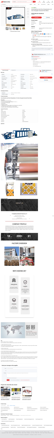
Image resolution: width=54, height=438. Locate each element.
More (1, 428)
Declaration (35, 434)
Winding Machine (29, 407)
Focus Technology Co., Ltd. (21, 434)
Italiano (23, 432)
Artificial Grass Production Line (31, 410)
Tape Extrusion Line (16, 407)
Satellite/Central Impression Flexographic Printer (8, 421)
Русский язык (19, 432)
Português (13, 432)
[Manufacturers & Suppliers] (5, 2)
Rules (52, 4)
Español (10, 432)
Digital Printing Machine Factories (26, 425)
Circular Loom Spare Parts (43, 410)
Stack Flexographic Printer (39, 419)
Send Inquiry (36, 17)
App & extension (43, 4)
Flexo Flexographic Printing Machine (31, 427)
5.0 (42, 71)
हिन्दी (38, 432)
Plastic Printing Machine (19, 419)
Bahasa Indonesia (50, 432)
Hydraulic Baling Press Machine (44, 408)
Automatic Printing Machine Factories (37, 425)
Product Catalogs (12, 405)
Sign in (52, 2)
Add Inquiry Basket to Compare (15, 31)
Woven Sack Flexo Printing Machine (18, 408)
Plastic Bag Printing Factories (5, 425)
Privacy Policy (39, 434)
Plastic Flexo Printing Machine (21, 427)
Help (38, 4)
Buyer (34, 4)
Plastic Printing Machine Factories (15, 425)
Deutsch (25, 432)
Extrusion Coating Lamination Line (5, 408)
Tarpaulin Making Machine (17, 410)
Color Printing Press (4, 419)
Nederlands (28, 432)
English (7, 432)
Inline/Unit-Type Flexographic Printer (29, 419)
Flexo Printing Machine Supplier (48, 425)
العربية (31, 432)
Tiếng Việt (46, 432)
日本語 (36, 432)
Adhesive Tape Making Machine (5, 407)
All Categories (4, 4)
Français (16, 432)
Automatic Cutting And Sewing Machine (32, 408)
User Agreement (32, 434)
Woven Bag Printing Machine (5, 427)
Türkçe (43, 432)
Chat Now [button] (48, 17)
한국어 (34, 432)
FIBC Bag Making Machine (4, 410)
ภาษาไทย (41, 432)
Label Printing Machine (11, 419)
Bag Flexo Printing (13, 427)
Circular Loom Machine (43, 407)
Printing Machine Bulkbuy (41, 427)
